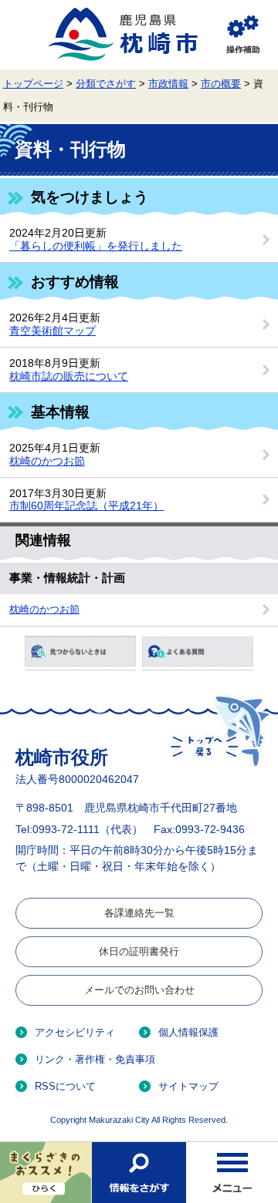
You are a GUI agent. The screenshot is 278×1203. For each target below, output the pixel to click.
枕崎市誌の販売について (68, 376)
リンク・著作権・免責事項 (95, 1059)
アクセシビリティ (75, 1032)
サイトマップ (188, 1086)
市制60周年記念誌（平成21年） (86, 505)
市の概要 (221, 84)
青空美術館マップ (52, 330)
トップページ (33, 84)
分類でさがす (106, 84)
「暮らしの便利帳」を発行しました (95, 246)
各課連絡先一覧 (139, 913)
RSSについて (65, 1086)
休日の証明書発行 (139, 951)
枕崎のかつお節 (47, 461)
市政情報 (168, 84)
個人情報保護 (188, 1032)
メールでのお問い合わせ (139, 990)
